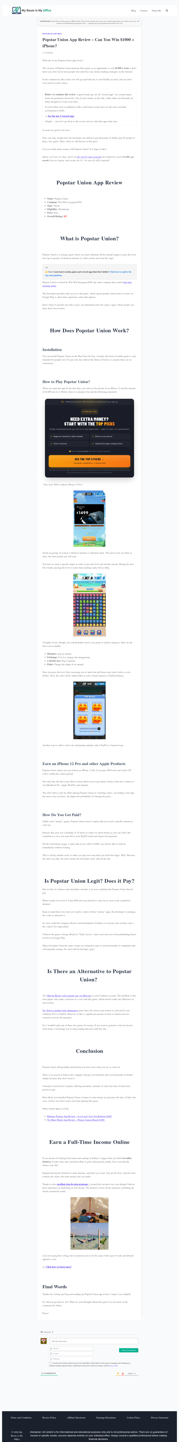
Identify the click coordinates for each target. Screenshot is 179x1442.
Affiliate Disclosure (76, 1417)
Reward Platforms (52, 33)
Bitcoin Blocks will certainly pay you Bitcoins (69, 995)
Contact (143, 10)
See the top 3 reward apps (61, 116)
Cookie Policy (133, 1417)
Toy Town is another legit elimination (60, 1010)
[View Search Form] (167, 10)
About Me (156, 10)
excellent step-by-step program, (73, 1184)
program (97, 156)
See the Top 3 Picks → (89, 460)
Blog (133, 10)
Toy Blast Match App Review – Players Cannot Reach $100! (76, 1119)
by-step (88, 156)
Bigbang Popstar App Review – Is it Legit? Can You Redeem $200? (79, 1116)
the (78, 156)
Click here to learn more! (59, 1266)
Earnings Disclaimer (106, 1417)
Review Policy (49, 1417)
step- (82, 156)
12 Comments (47, 52)
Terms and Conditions (21, 1417)
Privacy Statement (159, 1417)
